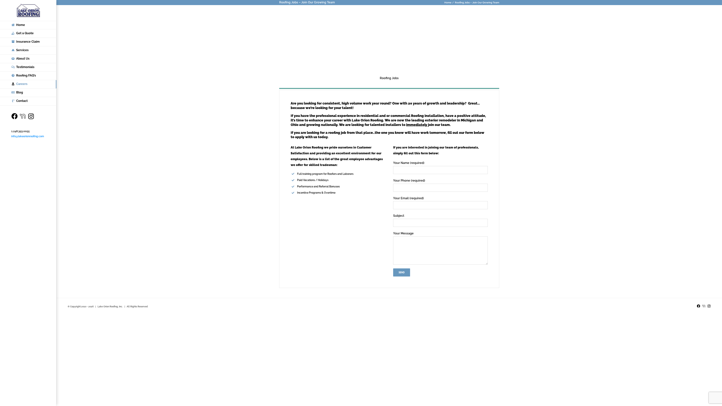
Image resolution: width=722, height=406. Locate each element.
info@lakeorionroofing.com (27, 136)
